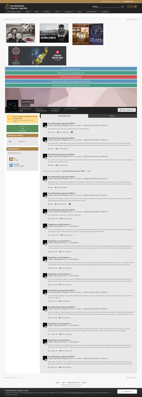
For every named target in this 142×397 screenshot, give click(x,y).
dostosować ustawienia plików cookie (75, 393)
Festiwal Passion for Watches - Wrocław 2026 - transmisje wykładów (71, 81)
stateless (51, 125)
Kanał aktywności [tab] (64, 116)
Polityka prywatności (73, 382)
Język (57, 382)
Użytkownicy (69, 11)
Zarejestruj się (128, 1)
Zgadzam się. (128, 391)
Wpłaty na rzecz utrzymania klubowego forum (71, 73)
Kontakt (83, 382)
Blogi (36, 11)
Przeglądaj (105, 11)
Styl (63, 382)
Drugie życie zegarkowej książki (71, 69)
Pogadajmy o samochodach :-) (59, 224)
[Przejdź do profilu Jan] (11, 159)
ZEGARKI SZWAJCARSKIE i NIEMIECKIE (95, 125)
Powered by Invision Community (71, 386)
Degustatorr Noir (68, 125)
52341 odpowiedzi (67, 235)
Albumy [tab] (112, 116)
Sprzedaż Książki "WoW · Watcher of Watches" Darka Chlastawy (71, 85)
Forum (28, 11)
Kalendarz (47, 11)
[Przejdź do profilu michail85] (11, 165)
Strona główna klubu (13, 11)
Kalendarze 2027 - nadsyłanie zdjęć (71, 77)
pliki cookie (29, 393)
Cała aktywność (91, 11)
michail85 (16, 164)
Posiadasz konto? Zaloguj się (110, 2)
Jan (14, 158)
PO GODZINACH (74, 226)
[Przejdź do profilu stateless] (45, 125)
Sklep (79, 11)
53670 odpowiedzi (63, 132)
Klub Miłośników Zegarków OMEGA (61, 123)
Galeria (57, 11)
